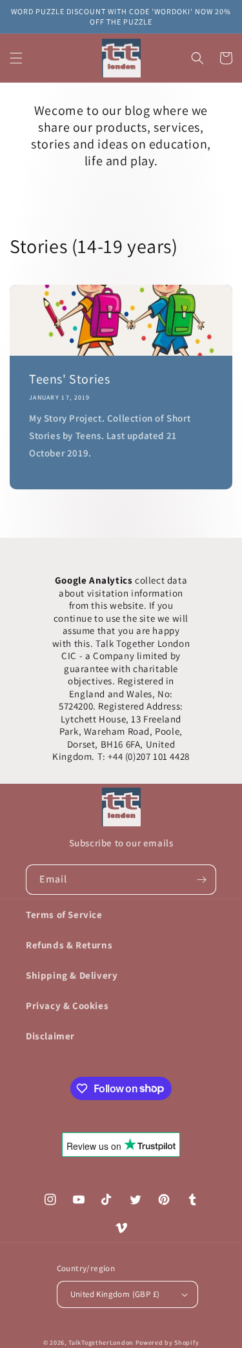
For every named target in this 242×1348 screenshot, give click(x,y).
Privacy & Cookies (67, 1005)
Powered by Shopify (167, 1342)
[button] (16, 58)
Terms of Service (64, 914)
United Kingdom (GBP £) (115, 1294)
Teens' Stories (69, 379)
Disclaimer (50, 1036)
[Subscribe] (201, 879)
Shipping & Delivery (71, 975)
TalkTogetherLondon (101, 1342)
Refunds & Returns (69, 945)
